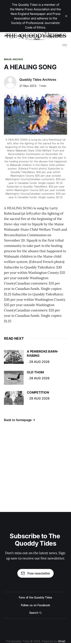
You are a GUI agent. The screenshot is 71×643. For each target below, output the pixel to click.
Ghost (61, 641)
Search (33, 612)
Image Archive (13, 59)
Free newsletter (38, 573)
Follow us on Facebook (35, 605)
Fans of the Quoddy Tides (35, 597)
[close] (66, 16)
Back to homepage (18, 420)
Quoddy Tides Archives (37, 80)
